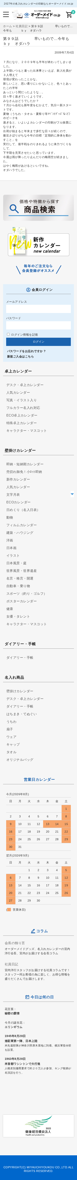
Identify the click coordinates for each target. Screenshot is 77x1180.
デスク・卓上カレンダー (25, 385)
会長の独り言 (15, 943)
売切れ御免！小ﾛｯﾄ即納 (24, 472)
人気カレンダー (18, 392)
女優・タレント (18, 616)
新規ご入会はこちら (20, 356)
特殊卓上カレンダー (21, 423)
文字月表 (13, 494)
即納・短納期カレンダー (25, 464)
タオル (11, 752)
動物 (9, 517)
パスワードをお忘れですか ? (26, 351)
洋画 (9, 540)
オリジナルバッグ (19, 759)
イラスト (13, 555)
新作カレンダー (18, 479)
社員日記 (11, 964)
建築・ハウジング (19, 532)
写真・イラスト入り (21, 400)
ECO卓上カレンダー (22, 415)
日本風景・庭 (16, 563)
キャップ (13, 744)
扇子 (9, 729)
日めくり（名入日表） (23, 510)
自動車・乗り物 (18, 586)
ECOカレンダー (18, 502)
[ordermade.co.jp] (35, 16)
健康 (9, 609)
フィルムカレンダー (21, 525)
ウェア (11, 737)
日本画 (11, 548)
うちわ (11, 721)
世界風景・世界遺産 (21, 571)
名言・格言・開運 (19, 578)
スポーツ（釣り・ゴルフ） (26, 593)
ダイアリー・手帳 (19, 657)
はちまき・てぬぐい (21, 714)
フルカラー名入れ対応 (23, 408)
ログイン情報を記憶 (24, 334)
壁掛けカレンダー (19, 691)
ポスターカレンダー (21, 601)
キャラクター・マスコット (26, 430)
